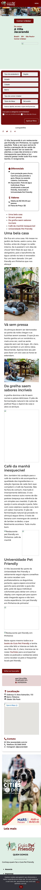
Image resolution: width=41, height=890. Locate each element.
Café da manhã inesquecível (21, 226)
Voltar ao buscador (11, 671)
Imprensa (9, 874)
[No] (37, 882)
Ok (21, 887)
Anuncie (8, 869)
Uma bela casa (15, 214)
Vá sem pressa (15, 217)
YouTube (14, 652)
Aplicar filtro (31, 121)
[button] (30, 3)
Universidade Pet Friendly (20, 229)
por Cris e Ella (21, 678)
